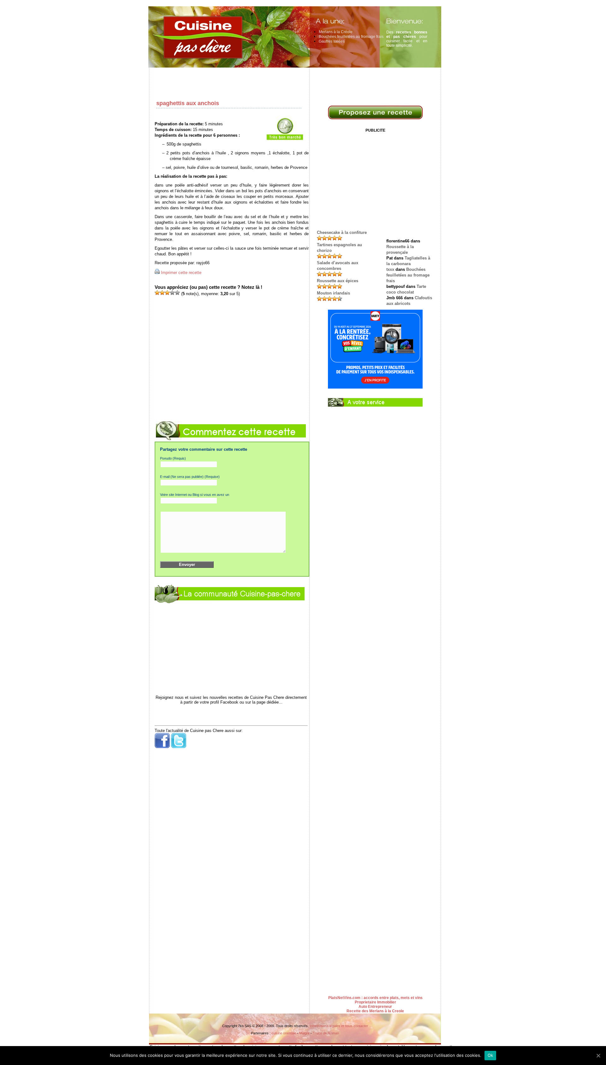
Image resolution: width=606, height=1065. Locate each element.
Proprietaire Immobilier (375, 1002)
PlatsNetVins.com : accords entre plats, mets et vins (375, 998)
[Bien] (167, 292)
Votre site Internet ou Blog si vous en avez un (194, 495)
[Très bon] (172, 292)
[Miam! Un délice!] (177, 292)
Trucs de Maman (326, 1033)
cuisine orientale (283, 1033)
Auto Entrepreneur (375, 1006)
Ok (490, 1055)
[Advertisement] (297, 82)
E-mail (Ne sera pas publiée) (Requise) (190, 477)
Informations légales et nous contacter (339, 1026)
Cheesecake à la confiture (342, 232)
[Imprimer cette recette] (157, 272)
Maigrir (304, 1033)
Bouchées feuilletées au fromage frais (351, 36)
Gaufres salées (332, 41)
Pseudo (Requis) (173, 458)
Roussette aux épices (337, 280)
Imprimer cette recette (181, 272)
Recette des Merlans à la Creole (375, 1011)
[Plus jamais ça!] (157, 292)
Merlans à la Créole (336, 32)
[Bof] (162, 292)
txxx (390, 269)
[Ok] (598, 1055)
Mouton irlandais (333, 293)
